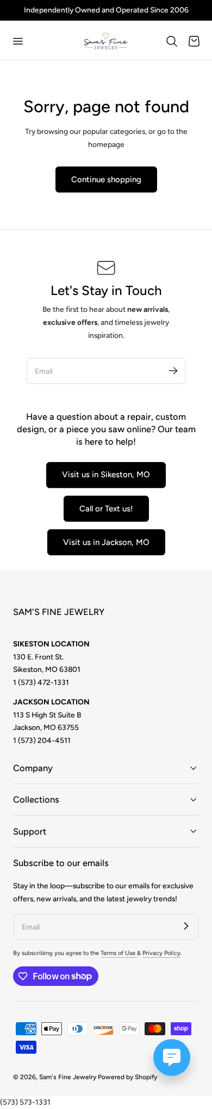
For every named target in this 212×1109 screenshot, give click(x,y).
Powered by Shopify (127, 1077)
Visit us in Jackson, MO (106, 542)
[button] (17, 41)
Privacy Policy (161, 953)
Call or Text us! (106, 509)
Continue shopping (106, 179)
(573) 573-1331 (25, 1102)
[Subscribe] (173, 370)
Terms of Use (119, 953)
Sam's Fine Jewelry (67, 1077)
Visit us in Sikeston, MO (106, 474)
